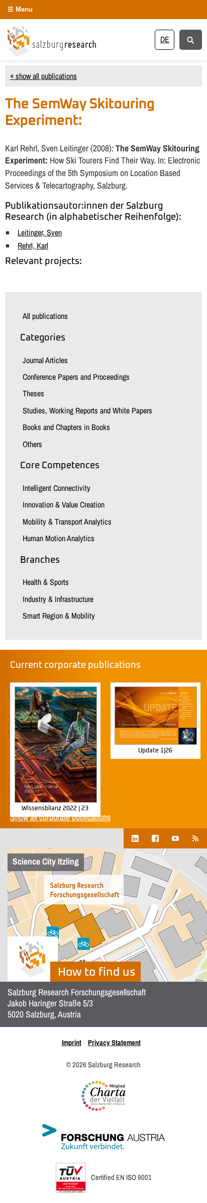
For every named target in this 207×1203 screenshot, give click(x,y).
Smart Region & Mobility (59, 615)
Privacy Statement (114, 1042)
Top (195, 1189)
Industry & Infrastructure (58, 599)
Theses (33, 393)
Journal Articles (45, 360)
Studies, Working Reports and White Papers (87, 410)
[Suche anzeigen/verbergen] (190, 39)
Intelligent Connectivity (56, 487)
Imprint (71, 1042)
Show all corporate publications (60, 817)
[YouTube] (175, 838)
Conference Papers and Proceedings (76, 376)
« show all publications (43, 75)
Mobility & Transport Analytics (67, 521)
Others (32, 444)
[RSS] (195, 838)
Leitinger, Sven (40, 232)
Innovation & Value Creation (64, 504)
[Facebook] (155, 838)
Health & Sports (46, 581)
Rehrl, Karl (33, 245)
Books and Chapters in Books (66, 427)
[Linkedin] (135, 838)
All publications (45, 315)
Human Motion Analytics (58, 538)
